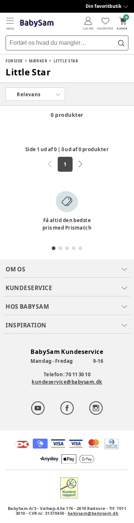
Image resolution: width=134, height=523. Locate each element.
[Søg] (121, 43)
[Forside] (37, 23)
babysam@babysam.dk (93, 513)
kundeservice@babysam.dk (67, 382)
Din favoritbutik (103, 6)
